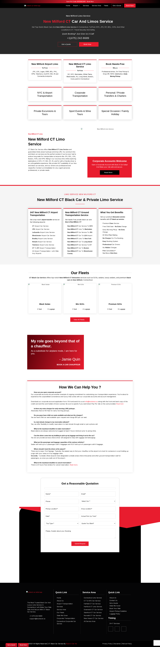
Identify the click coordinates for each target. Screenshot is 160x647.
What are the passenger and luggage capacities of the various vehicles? (59, 442)
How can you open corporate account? (47, 392)
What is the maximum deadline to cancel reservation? (52, 463)
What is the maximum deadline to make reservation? (52, 429)
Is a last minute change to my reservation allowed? (51, 422)
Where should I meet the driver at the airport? (49, 449)
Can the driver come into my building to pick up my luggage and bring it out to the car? (64, 435)
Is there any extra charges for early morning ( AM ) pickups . (54, 408)
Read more (120, 404)
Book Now (90, 1)
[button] (79, 5)
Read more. (74, 465)
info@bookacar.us (91, 401)
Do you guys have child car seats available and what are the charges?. (58, 415)
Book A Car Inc (71, 644)
